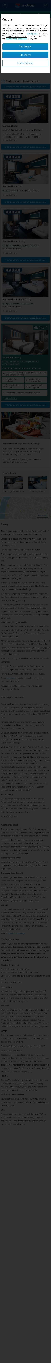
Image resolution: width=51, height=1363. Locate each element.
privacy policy (32, 33)
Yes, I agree (25, 46)
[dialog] (25, 43)
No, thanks (25, 54)
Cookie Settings (25, 63)
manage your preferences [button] (16, 38)
